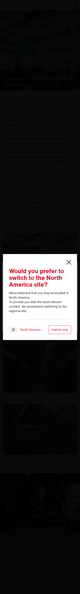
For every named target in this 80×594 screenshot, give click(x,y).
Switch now (60, 329)
